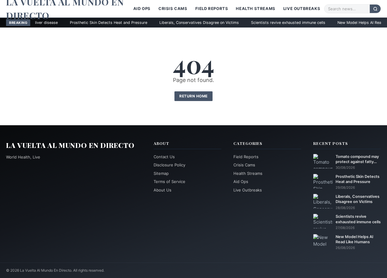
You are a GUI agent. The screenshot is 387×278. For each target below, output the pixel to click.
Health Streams (255, 8)
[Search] (375, 9)
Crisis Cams (172, 8)
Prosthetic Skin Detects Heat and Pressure (91, 22)
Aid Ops (142, 8)
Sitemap (161, 173)
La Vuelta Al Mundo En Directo (70, 145)
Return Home (193, 96)
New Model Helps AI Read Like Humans (354, 239)
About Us (162, 190)
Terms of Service (169, 181)
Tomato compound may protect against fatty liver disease (357, 159)
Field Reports (211, 8)
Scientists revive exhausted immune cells (271, 22)
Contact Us (164, 156)
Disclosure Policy (169, 164)
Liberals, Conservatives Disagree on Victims (182, 22)
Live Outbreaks (301, 8)
